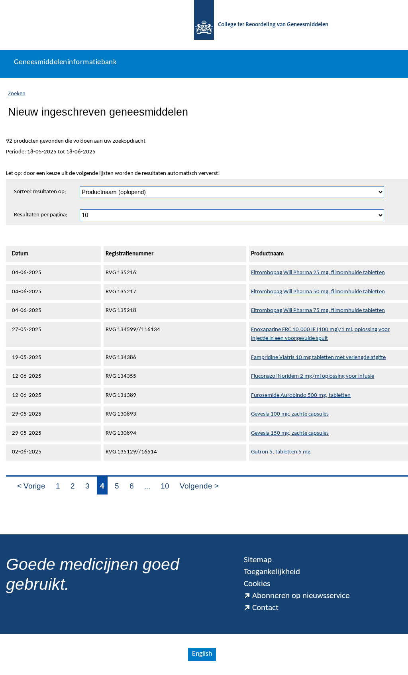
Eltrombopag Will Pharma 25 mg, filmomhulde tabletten (318, 273)
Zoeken (17, 94)
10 (165, 486)
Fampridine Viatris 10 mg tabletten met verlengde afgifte (318, 358)
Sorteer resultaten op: (40, 192)
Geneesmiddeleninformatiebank (65, 62)
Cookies (257, 584)
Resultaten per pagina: (40, 215)
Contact (265, 608)
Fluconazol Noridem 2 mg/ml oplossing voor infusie (312, 376)
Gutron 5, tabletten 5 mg (280, 452)
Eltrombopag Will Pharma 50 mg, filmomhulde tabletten (318, 292)
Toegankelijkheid (272, 572)
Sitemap (258, 560)
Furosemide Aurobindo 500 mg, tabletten (301, 395)
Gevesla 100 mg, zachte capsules (290, 414)
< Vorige (31, 486)
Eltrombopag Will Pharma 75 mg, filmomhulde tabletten (318, 311)
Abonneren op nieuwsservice (300, 596)
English (202, 654)
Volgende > (199, 486)
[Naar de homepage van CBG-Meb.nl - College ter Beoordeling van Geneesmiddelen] (204, 25)
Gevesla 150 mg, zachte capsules (290, 433)
